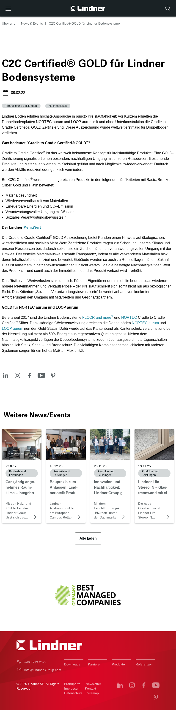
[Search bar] (168, 8)
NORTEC (129, 317)
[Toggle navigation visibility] (8, 8)
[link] (110, 444)
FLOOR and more (97, 317)
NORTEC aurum (145, 323)
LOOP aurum (12, 328)
